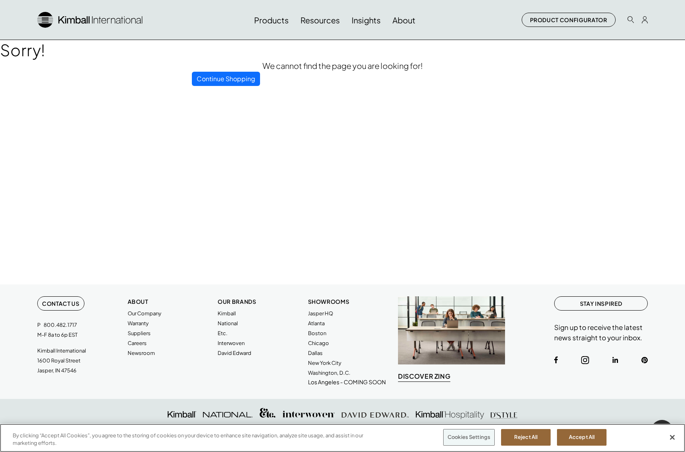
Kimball (227, 313)
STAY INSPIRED (601, 303)
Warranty (138, 323)
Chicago (318, 343)
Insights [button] (366, 20)
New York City (324, 363)
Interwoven (231, 343)
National (228, 323)
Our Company (144, 313)
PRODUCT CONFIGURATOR (568, 19)
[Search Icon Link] (631, 19)
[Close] (672, 437)
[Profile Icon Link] (645, 19)
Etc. (223, 333)
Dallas (315, 353)
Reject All (526, 437)
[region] (342, 438)
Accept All (582, 437)
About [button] (403, 20)
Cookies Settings (469, 437)
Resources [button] (320, 20)
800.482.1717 (60, 325)
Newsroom (141, 353)
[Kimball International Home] (89, 19)
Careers (137, 343)
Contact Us (61, 303)
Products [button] (271, 20)
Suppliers (139, 333)
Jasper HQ (320, 313)
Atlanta (316, 323)
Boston (317, 333)
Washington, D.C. (329, 373)
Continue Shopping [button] (226, 78)
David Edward (234, 353)
